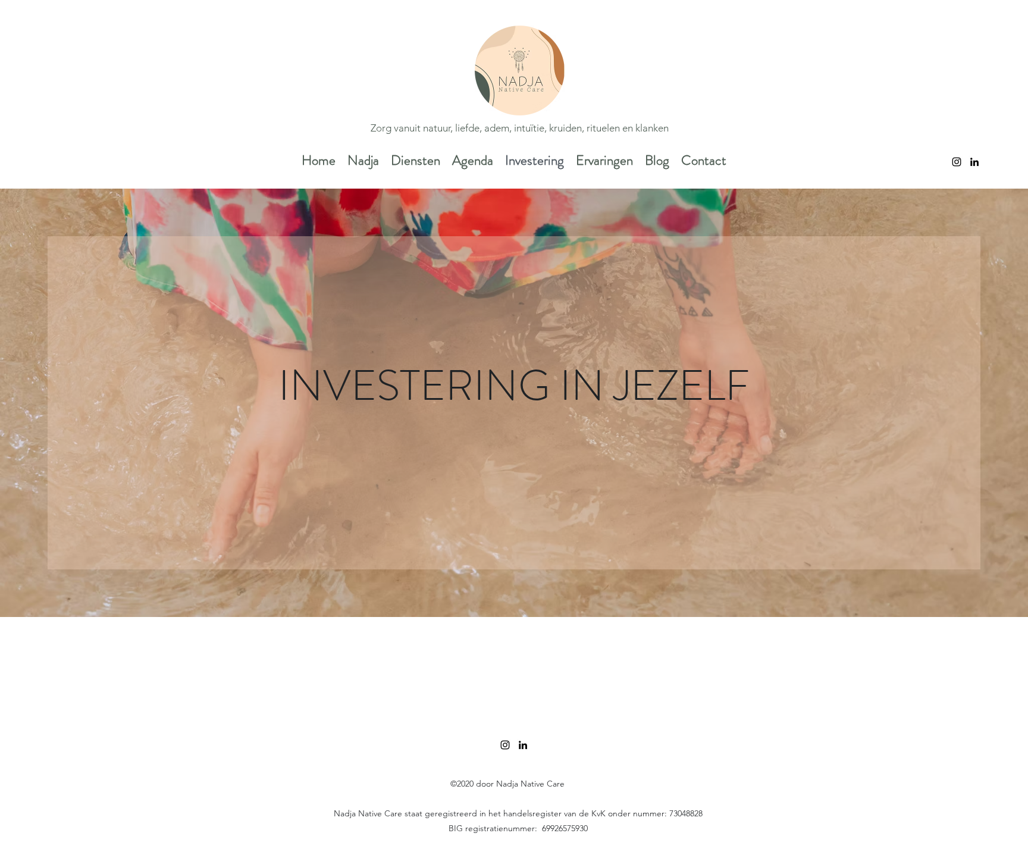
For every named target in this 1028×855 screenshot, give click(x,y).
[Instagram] (957, 162)
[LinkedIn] (974, 162)
